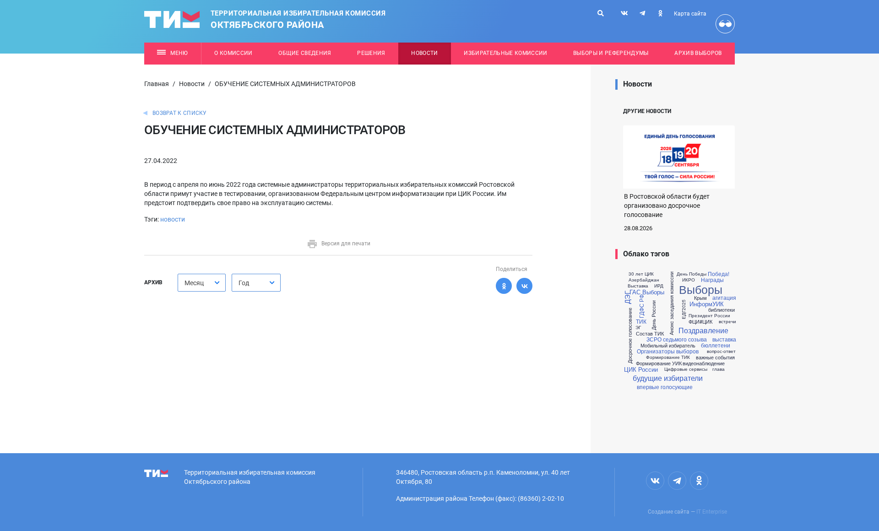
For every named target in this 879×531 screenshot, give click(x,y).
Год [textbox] (244, 283)
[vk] (624, 13)
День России (653, 315)
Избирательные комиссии (505, 53)
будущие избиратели (668, 378)
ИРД (658, 285)
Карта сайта (690, 14)
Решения (371, 53)
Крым (700, 297)
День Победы (691, 273)
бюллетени (715, 345)
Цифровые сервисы (685, 369)
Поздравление (703, 330)
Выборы (700, 289)
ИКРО (688, 279)
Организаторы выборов (668, 351)
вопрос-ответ (721, 351)
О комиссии (233, 53)
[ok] (660, 13)
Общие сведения (304, 53)
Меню (179, 53)
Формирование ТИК (668, 357)
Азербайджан (644, 279)
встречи (727, 321)
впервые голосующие (665, 387)
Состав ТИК (650, 333)
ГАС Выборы (646, 292)
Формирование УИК (659, 363)
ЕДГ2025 (683, 309)
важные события (715, 357)
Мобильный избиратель (667, 345)
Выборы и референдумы (611, 53)
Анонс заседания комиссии (671, 303)
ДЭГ (627, 296)
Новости (424, 53)
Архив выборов (698, 53)
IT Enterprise (711, 512)
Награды (712, 279)
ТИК (641, 321)
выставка (724, 339)
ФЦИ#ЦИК (700, 321)
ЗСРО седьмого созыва (676, 339)
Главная (156, 83)
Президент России (709, 315)
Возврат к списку (179, 113)
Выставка (638, 285)
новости (172, 219)
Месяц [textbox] (194, 283)
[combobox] (202, 283)
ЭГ (638, 327)
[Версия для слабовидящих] (725, 23)
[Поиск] (600, 13)
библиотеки (721, 309)
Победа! (718, 273)
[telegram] (642, 13)
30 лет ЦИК (641, 273)
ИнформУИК (706, 304)
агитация (724, 297)
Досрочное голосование (629, 335)
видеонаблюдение (704, 363)
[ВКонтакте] (524, 286)
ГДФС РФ (641, 306)
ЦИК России (641, 369)
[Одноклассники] (504, 286)
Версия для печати (345, 243)
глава (718, 369)
